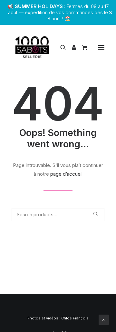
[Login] (71, 47)
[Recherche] (60, 47)
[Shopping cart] (81, 47)
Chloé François (75, 318)
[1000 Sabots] (32, 47)
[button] (101, 47)
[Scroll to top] (104, 319)
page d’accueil (66, 174)
